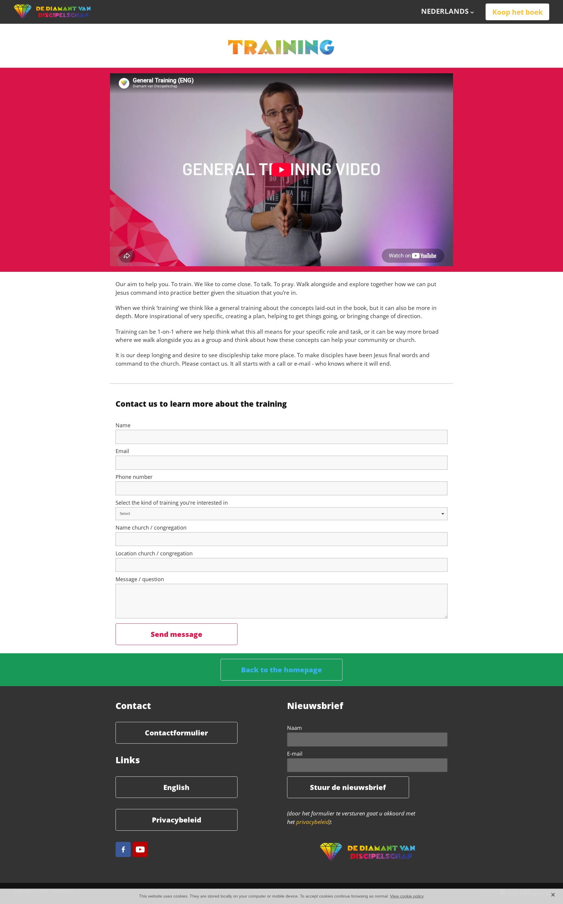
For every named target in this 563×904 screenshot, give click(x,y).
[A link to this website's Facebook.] (123, 849)
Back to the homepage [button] (281, 669)
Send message (176, 634)
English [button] (176, 787)
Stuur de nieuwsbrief (348, 787)
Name (123, 425)
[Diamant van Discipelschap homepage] (67, 11)
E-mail (295, 754)
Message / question (140, 579)
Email (122, 451)
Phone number (134, 477)
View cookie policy (407, 896)
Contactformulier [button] (176, 732)
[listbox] (281, 513)
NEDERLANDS (445, 11)
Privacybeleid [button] (176, 820)
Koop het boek (517, 12)
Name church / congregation (151, 527)
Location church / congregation (154, 553)
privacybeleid (312, 822)
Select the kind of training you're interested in (172, 503)
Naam (294, 728)
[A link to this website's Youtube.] (140, 849)
